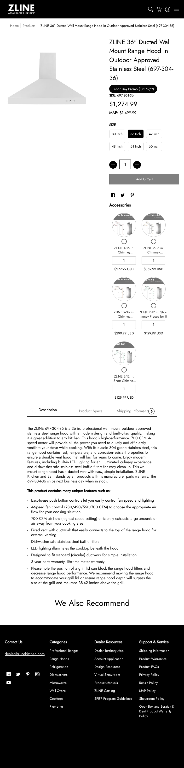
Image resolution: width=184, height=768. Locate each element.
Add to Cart (144, 179)
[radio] (117, 135)
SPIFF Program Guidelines (113, 698)
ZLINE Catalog (104, 690)
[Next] (151, 411)
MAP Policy (147, 690)
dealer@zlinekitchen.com (25, 654)
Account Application (108, 658)
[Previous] (32, 411)
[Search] (150, 9)
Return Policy (148, 682)
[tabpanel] (92, 503)
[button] (159, 9)
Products (29, 25)
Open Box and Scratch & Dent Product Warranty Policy (156, 711)
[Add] (137, 165)
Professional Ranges (64, 650)
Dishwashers (59, 674)
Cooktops (56, 698)
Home (14, 25)
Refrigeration (59, 666)
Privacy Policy (149, 674)
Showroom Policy (151, 698)
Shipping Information (154, 650)
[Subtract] (113, 165)
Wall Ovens (58, 690)
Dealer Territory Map (109, 650)
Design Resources (107, 666)
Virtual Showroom (107, 674)
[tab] (47, 411)
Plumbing (56, 706)
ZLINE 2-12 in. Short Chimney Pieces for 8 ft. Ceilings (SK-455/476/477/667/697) (153, 318)
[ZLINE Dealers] (21, 9)
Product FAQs (149, 666)
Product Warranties (153, 658)
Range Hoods (59, 658)
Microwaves (58, 682)
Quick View (124, 225)
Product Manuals (106, 682)
